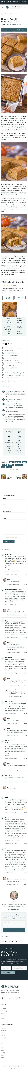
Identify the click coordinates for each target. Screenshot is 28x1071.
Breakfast (17, 462)
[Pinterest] (6, 941)
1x (6, 343)
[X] (19, 941)
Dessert (11, 13)
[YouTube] (12, 941)
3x (11, 343)
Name (5, 498)
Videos (2, 1013)
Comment (5, 518)
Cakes (16, 13)
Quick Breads (19, 464)
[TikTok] (16, 941)
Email (4, 505)
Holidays (3, 1052)
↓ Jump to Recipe (7, 30)
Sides (3, 467)
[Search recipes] (25, 7)
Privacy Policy (14, 1068)
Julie (9, 320)
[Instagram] (2, 941)
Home (2, 13)
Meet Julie (3, 1016)
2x (8, 343)
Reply (25, 574)
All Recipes (3, 1008)
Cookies (3, 1035)
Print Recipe (8, 298)
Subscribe (14, 930)
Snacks (9, 467)
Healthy (11, 464)
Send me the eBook (8, 972)
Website (7, 511)
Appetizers (3, 1028)
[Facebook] (9, 941)
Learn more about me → (14, 909)
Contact (3, 1018)
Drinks (2, 1050)
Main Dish (3, 1038)
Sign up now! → (21, 3)
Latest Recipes (4, 1011)
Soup (2, 1057)
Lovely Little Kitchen (16, 7)
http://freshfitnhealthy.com (12, 571)
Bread (11, 462)
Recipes (7, 13)
